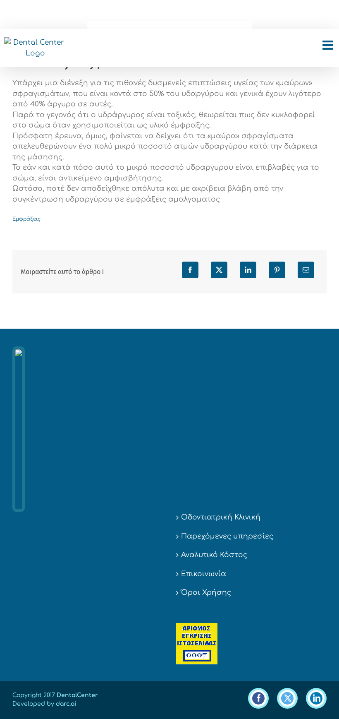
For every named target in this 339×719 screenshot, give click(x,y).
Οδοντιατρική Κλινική (220, 517)
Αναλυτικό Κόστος (214, 555)
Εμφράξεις (26, 219)
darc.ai (66, 704)
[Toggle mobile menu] (328, 45)
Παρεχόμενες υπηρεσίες (227, 536)
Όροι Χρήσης (206, 592)
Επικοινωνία (203, 574)
